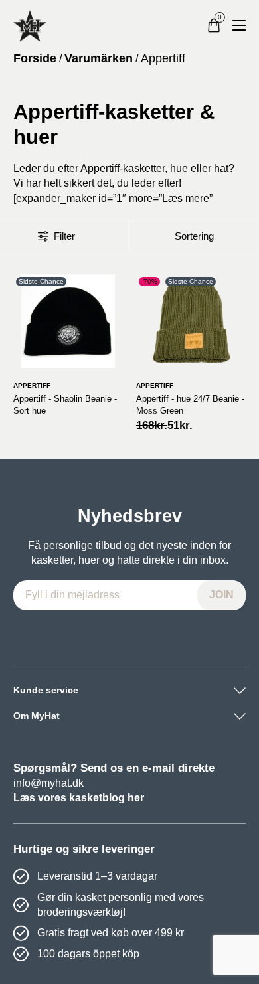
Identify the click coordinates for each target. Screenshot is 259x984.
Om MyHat (36, 715)
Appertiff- (101, 168)
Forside (34, 58)
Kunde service (45, 690)
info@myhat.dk (48, 783)
